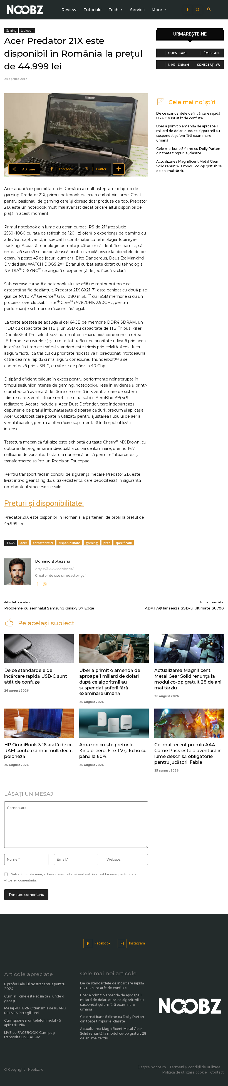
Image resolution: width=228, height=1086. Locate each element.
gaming (92, 543)
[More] (119, 169)
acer (23, 543)
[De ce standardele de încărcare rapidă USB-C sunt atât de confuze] (39, 648)
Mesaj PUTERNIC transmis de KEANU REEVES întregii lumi (35, 1010)
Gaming (11, 30)
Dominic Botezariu (52, 561)
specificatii (123, 543)
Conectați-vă (208, 64)
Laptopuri (27, 30)
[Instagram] (197, 10)
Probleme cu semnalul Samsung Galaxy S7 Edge (49, 608)
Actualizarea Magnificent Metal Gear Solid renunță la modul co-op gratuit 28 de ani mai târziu (189, 166)
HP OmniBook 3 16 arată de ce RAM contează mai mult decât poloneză (38, 750)
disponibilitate (69, 543)
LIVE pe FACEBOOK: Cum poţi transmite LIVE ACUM (29, 1034)
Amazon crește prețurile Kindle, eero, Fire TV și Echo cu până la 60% (113, 750)
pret (106, 543)
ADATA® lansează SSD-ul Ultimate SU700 (184, 608)
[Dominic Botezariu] (17, 572)
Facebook (102, 943)
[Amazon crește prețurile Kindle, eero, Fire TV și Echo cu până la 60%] (114, 723)
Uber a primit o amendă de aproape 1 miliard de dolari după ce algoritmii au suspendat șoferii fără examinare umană (188, 133)
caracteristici (43, 543)
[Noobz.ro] (25, 9)
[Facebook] (188, 10)
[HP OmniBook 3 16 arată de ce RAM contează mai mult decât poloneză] (39, 723)
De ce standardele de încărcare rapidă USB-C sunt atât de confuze (35, 676)
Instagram (137, 943)
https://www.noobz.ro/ (54, 569)
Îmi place (212, 53)
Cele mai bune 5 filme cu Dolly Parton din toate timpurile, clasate (188, 151)
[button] (209, 9)
